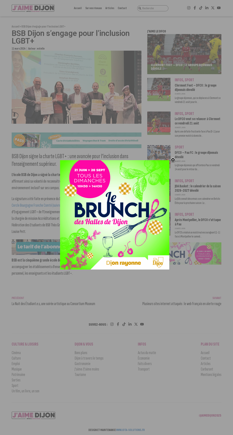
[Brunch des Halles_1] (114, 268)
